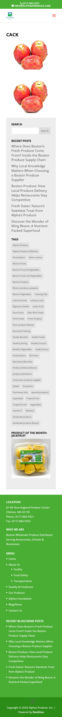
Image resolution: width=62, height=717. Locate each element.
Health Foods (38, 337)
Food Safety (21, 575)
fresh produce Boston (23, 324)
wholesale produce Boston (26, 423)
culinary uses (37, 300)
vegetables (35, 404)
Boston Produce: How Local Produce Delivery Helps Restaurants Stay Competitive (29, 193)
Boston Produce (20, 281)
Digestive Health (21, 306)
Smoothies (28, 386)
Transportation (23, 581)
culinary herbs (20, 300)
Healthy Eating (20, 343)
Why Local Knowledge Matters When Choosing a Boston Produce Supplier (30, 173)
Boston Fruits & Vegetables (26, 269)
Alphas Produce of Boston (25, 251)
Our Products (17, 592)
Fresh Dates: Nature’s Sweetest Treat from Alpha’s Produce (28, 210)
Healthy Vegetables (22, 349)
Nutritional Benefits (22, 361)
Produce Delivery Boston (25, 367)
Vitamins (30, 410)
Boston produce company (25, 288)
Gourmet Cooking (21, 331)
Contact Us (15, 610)
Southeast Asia (20, 392)
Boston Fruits (19, 263)
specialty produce (40, 392)
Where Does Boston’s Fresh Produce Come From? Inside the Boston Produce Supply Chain (30, 153)
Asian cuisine (35, 257)
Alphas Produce (20, 245)
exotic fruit (38, 306)
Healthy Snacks (38, 343)
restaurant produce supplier (27, 379)
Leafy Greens (41, 349)
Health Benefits (20, 337)
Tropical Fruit (32, 398)
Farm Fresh (18, 312)
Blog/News (15, 604)
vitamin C (17, 410)
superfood (18, 398)
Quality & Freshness (21, 587)
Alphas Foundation (20, 598)
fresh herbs (18, 318)
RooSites (38, 712)
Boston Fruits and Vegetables (27, 275)
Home (12, 558)
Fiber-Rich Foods (35, 312)
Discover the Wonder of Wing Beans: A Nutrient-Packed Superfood (29, 226)
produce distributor (22, 373)
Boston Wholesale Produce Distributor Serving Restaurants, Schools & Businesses (29, 539)
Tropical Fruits (20, 404)
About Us (14, 564)
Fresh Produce (35, 318)
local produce (19, 355)
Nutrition (34, 355)
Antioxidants (19, 257)
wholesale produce (22, 416)
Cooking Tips (41, 294)
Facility (18, 569)
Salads (16, 386)
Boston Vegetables (22, 294)
